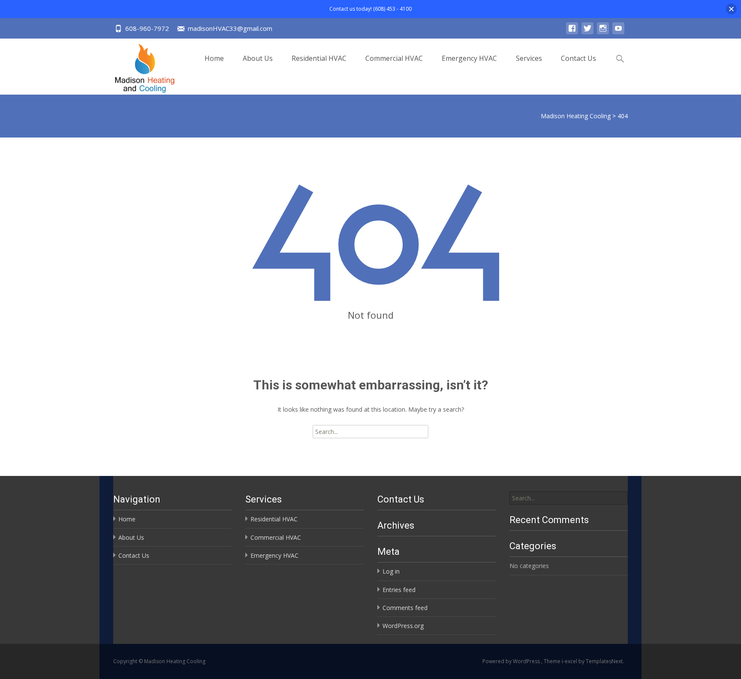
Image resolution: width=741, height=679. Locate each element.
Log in (391, 571)
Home (214, 58)
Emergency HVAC (469, 58)
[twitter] (587, 32)
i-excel (570, 661)
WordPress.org (403, 626)
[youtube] (618, 32)
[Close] (731, 8)
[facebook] (572, 32)
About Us (258, 58)
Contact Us (578, 58)
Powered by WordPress (511, 661)
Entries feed (399, 590)
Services (529, 58)
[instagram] (603, 32)
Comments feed (405, 608)
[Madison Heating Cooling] (137, 66)
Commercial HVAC (394, 58)
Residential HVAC (319, 58)
